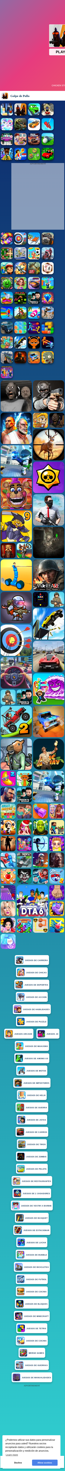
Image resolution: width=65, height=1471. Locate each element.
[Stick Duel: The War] (34, 333)
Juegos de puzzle (36, 1022)
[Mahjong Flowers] (48, 273)
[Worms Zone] (7, 243)
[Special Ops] (48, 318)
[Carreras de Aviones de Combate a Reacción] (20, 273)
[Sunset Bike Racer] (20, 258)
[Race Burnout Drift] (34, 129)
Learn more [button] (12, 1455)
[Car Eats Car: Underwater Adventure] (34, 114)
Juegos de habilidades (36, 1009)
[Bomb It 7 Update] (7, 258)
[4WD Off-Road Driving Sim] (7, 333)
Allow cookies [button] (44, 1462)
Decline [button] (18, 1462)
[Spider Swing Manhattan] (48, 129)
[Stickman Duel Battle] (48, 347)
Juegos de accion (36, 997)
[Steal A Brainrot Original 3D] (7, 377)
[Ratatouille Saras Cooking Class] (20, 144)
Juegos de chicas (36, 973)
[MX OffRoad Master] (20, 318)
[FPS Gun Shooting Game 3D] (34, 303)
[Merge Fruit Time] (7, 288)
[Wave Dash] (20, 303)
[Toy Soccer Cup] (34, 159)
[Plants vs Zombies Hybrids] (48, 243)
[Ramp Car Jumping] (20, 347)
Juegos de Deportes (36, 985)
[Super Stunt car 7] (34, 362)
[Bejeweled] (48, 303)
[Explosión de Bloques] (20, 333)
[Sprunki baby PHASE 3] (34, 347)
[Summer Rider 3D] (34, 318)
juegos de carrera (36, 960)
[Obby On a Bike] (7, 318)
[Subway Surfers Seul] (7, 273)
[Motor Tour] (48, 258)
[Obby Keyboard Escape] (7, 159)
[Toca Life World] (34, 258)
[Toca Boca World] (7, 347)
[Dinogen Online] (20, 129)
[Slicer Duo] (7, 303)
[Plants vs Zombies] (48, 362)
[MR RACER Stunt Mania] (34, 288)
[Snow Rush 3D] (34, 243)
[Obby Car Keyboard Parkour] (48, 159)
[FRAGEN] (20, 362)
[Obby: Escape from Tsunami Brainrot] (48, 288)
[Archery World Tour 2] (20, 243)
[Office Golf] (48, 144)
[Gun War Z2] (34, 273)
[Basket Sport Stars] (20, 159)
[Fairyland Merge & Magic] (20, 288)
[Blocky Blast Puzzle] (48, 333)
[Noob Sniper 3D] (7, 362)
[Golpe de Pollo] (20, 114)
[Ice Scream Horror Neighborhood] (48, 114)
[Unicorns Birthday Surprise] (7, 129)
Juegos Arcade (23, 1034)
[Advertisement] (32, 1420)
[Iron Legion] (34, 144)
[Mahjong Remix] (7, 144)
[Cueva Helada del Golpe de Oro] (7, 114)
